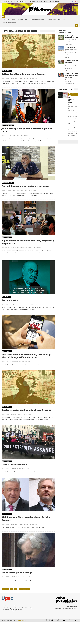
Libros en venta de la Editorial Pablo (72, 100)
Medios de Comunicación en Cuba (51, 1)
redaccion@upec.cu (13, 612)
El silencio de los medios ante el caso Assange (26, 410)
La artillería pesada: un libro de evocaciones (71, 62)
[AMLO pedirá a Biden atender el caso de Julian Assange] (28, 494)
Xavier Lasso (15, 135)
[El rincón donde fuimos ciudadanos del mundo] (61, 48)
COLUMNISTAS (6, 296)
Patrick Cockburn (17, 414)
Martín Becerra (16, 361)
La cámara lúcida (51, 19)
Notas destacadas (22, 19)
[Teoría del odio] (28, 277)
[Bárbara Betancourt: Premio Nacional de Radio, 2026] (61, 75)
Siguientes (25, 589)
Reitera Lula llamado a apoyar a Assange (24, 74)
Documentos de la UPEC (22, 1)
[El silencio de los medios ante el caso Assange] (28, 387)
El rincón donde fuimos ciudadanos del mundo (71, 49)
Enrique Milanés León (20, 190)
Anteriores (5, 589)
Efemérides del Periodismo (36, 1)
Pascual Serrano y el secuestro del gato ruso (25, 186)
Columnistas (6, 19)
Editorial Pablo (61, 19)
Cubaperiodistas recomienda (37, 19)
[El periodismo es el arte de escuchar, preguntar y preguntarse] (28, 218)
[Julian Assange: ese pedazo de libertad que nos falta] (28, 106)
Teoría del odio (10, 300)
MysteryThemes (22, 620)
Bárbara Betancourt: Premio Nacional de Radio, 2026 (71, 75)
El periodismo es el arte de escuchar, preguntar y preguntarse (28, 242)
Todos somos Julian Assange (17, 572)
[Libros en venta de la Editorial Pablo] (63, 95)
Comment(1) (40, 304)
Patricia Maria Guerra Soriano (23, 247)
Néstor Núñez (16, 469)
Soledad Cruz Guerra (69, 69)
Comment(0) (34, 78)
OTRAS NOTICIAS (6, 70)
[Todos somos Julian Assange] (28, 550)
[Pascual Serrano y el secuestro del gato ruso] (28, 163)
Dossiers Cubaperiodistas (9, 22)
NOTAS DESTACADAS (7, 125)
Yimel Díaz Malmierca (68, 43)
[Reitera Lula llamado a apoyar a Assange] (28, 51)
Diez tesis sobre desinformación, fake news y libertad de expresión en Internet (26, 356)
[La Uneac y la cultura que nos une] (61, 37)
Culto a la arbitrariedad (14, 464)
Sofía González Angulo (69, 56)
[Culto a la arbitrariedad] (28, 442)
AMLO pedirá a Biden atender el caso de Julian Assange (26, 518)
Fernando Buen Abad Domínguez (24, 304)
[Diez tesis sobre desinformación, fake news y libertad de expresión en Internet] (28, 332)
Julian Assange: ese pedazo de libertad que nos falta (27, 130)
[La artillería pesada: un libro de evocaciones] (61, 62)
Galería (13, 19)
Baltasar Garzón (17, 577)
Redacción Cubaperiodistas (20, 78)
